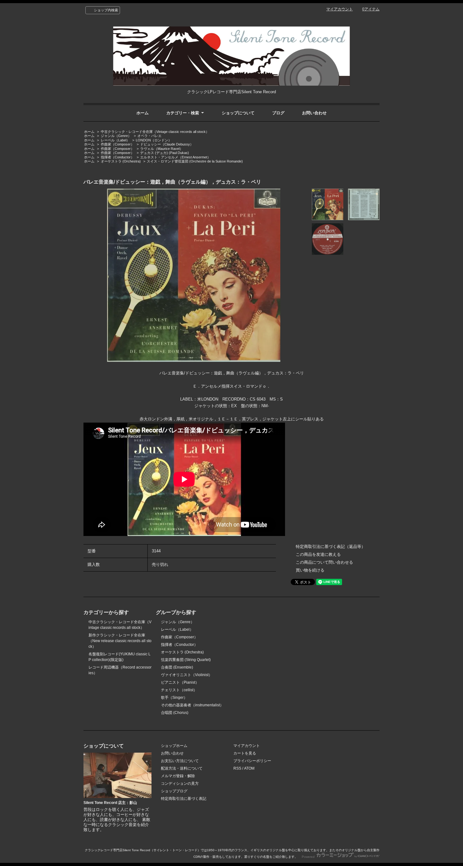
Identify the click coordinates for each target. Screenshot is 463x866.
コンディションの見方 (180, 783)
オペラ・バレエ (149, 136)
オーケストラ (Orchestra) (121, 161)
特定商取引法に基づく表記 (183, 798)
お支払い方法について (180, 761)
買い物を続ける (310, 570)
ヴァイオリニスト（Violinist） (186, 675)
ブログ (278, 113)
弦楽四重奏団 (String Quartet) (186, 660)
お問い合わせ (314, 113)
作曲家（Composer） (117, 144)
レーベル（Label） (115, 140)
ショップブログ (174, 791)
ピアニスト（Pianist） (180, 682)
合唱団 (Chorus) (174, 712)
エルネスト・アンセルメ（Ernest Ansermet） (175, 157)
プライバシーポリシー (252, 761)
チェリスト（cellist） (179, 690)
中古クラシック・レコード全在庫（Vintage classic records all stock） (155, 132)
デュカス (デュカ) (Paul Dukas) (164, 153)
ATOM (249, 768)
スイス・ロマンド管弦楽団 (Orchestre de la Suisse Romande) (195, 161)
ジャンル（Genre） (116, 136)
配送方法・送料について (182, 768)
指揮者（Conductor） (117, 157)
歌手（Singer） (174, 697)
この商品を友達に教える (318, 554)
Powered (309, 856)
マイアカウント (339, 9)
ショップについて (238, 113)
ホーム (142, 113)
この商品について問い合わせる (324, 562)
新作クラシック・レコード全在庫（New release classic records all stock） (120, 641)
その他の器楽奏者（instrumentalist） (192, 705)
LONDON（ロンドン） (154, 140)
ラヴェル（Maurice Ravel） (161, 149)
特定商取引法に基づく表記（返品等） (330, 546)
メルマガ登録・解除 (178, 776)
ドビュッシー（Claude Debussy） (166, 144)
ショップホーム (174, 746)
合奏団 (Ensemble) (177, 667)
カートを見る (244, 753)
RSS (237, 768)
